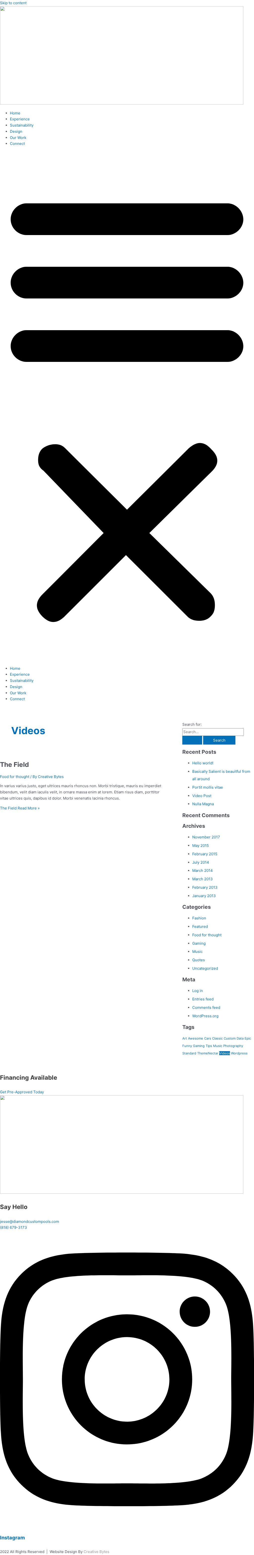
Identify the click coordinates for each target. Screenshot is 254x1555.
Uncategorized (205, 968)
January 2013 (204, 895)
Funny (187, 1046)
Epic (248, 1038)
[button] (127, 406)
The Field (14, 764)
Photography (233, 1046)
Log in (197, 990)
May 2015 (200, 845)
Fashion (199, 918)
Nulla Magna (203, 804)
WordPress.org (205, 1016)
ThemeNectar (207, 1053)
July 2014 (200, 862)
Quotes (198, 960)
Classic (217, 1038)
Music (197, 951)
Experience (20, 119)
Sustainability (21, 125)
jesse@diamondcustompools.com (29, 1221)
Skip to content (13, 2)
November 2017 (206, 837)
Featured (200, 926)
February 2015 (204, 854)
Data (240, 1038)
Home (15, 113)
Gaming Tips (202, 1046)
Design (16, 131)
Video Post (201, 795)
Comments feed (206, 1007)
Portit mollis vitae (207, 787)
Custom (230, 1038)
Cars (207, 1038)
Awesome (195, 1038)
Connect (17, 143)
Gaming (199, 943)
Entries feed (203, 999)
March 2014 (202, 870)
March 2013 (202, 879)
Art (184, 1038)
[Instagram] (127, 1523)
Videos (224, 1053)
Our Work (18, 137)
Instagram (12, 1538)
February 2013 (205, 887)
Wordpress (239, 1053)
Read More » (20, 808)
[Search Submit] (192, 740)
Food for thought (14, 776)
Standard (189, 1053)
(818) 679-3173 (13, 1227)
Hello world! (202, 763)
